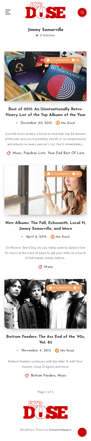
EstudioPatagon (60, 430)
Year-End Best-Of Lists (66, 153)
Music (17, 153)
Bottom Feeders (43, 375)
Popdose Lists (35, 153)
